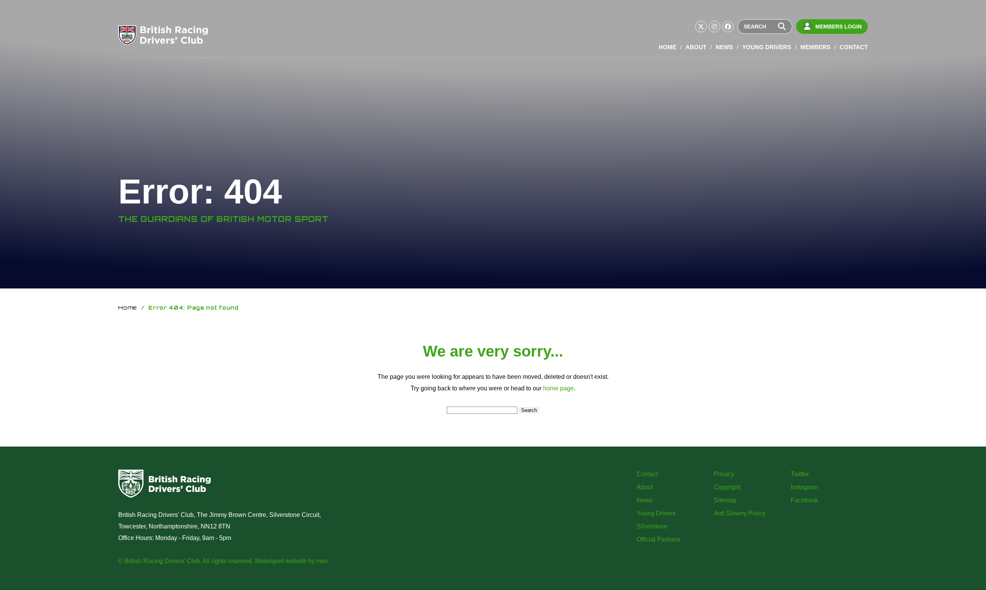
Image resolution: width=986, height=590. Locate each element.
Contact (854, 47)
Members (815, 47)
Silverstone (652, 526)
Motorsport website (281, 561)
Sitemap (725, 500)
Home (667, 47)
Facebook (804, 500)
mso (322, 561)
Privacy (724, 474)
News (724, 47)
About (696, 47)
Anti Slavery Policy (739, 513)
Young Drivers (766, 47)
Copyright (727, 487)
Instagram (804, 487)
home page (558, 388)
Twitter (800, 474)
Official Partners (658, 539)
